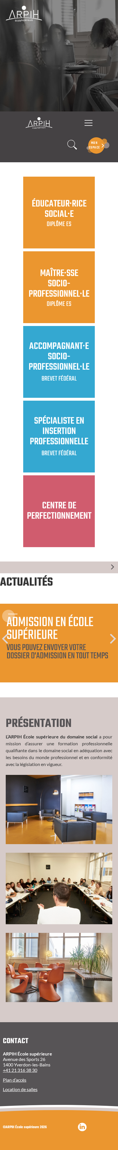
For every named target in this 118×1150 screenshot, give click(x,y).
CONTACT (15, 1041)
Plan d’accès (14, 1080)
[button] (5, 639)
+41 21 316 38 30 (20, 1070)
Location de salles (20, 1089)
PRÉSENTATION (39, 724)
